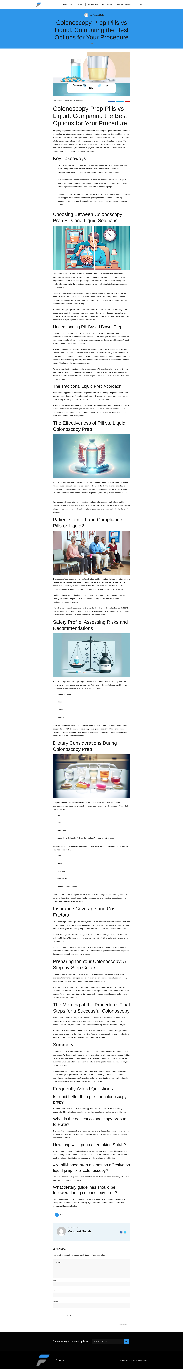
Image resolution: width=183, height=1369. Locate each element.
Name (55, 1280)
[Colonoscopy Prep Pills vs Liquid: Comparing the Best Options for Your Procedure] (91, 74)
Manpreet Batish (98, 15)
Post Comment (123, 1324)
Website (55, 1301)
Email (55, 1290)
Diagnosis (79, 100)
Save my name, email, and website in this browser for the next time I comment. (78, 1315)
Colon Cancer (70, 100)
